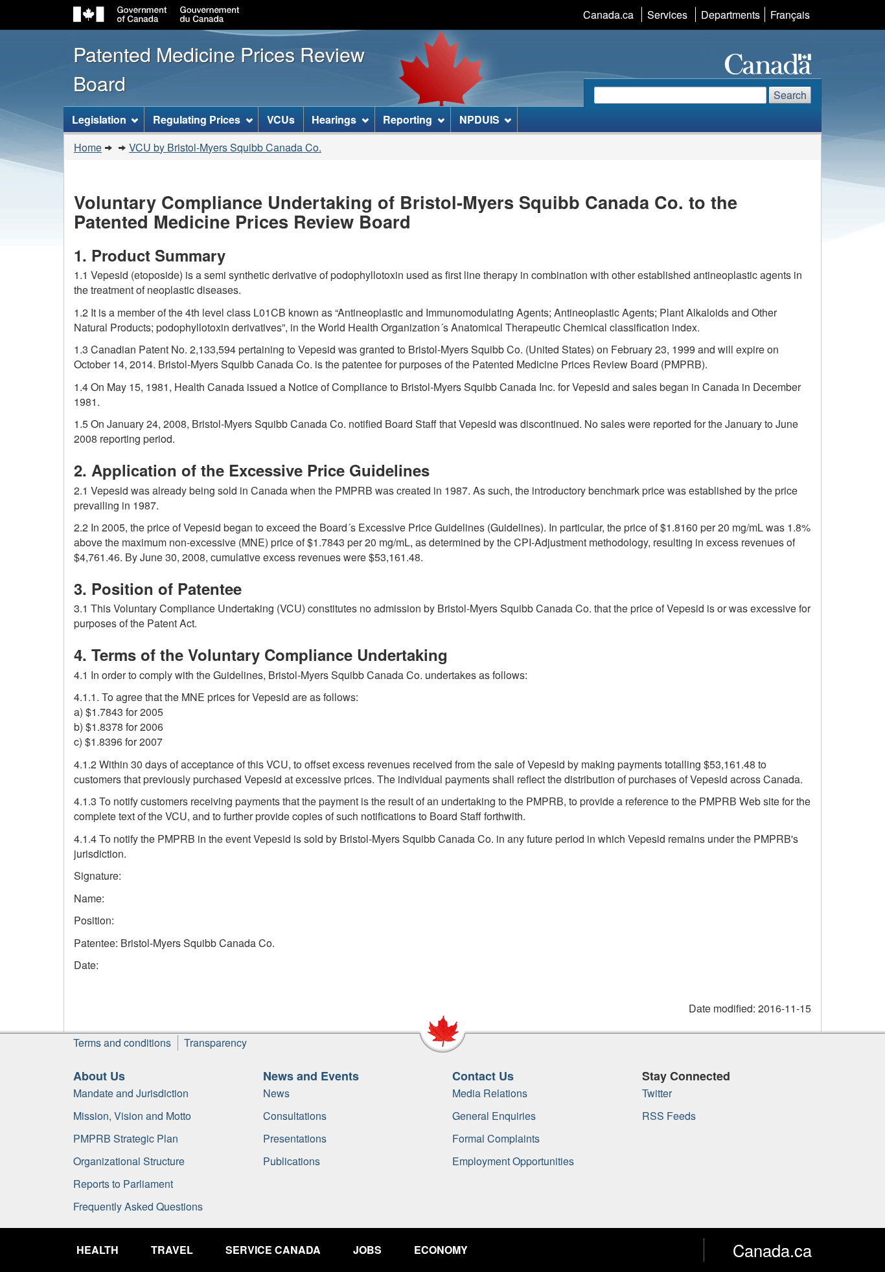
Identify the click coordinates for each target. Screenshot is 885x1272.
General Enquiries (494, 1115)
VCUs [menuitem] (281, 119)
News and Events (311, 1075)
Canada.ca (608, 14)
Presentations (295, 1138)
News (276, 1093)
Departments (730, 14)
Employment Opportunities (513, 1161)
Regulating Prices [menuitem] (196, 119)
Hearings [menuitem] (334, 119)
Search (790, 94)
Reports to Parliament (123, 1183)
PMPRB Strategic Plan (125, 1138)
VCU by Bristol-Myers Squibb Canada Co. (225, 147)
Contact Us (483, 1075)
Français (790, 14)
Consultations (295, 1115)
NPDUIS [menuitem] (479, 119)
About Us (99, 1075)
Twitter (657, 1093)
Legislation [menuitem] (99, 119)
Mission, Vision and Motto (132, 1115)
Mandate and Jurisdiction (131, 1093)
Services (667, 14)
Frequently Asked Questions (138, 1206)
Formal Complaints (496, 1138)
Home (88, 147)
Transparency (215, 1042)
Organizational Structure (129, 1161)
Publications (291, 1161)
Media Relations (489, 1093)
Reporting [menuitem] (407, 119)
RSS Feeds (669, 1115)
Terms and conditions (122, 1042)
